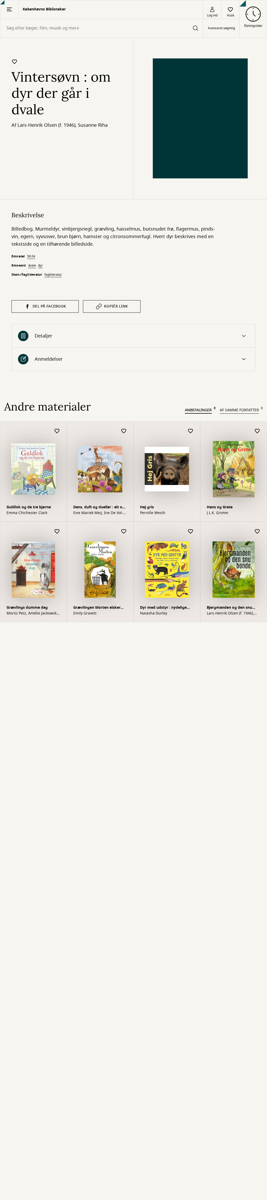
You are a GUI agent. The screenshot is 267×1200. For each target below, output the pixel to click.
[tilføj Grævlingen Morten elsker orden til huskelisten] (124, 531)
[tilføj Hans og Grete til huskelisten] (257, 431)
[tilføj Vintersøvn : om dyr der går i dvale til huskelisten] (14, 61)
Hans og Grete (220, 507)
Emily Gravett (84, 613)
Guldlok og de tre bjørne (29, 507)
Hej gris (147, 507)
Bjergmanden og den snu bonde (229, 608)
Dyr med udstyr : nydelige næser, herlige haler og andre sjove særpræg (166, 608)
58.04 (31, 256)
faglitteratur (53, 274)
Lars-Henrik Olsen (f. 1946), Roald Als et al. (230, 613)
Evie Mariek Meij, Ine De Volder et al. (98, 513)
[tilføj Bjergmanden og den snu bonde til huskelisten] (257, 531)
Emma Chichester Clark (27, 513)
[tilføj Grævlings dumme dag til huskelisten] (57, 531)
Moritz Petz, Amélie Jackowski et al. (32, 613)
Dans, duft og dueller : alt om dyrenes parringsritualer (99, 507)
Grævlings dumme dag (27, 607)
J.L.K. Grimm (217, 513)
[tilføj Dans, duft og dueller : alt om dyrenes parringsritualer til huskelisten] (124, 431)
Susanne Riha (93, 125)
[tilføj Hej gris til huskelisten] (190, 431)
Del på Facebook (49, 306)
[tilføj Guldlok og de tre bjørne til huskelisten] (57, 431)
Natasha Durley (153, 613)
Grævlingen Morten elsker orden (96, 608)
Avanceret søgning (221, 28)
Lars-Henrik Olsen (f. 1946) (46, 125)
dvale (32, 265)
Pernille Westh (152, 513)
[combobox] (101, 28)
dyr (40, 265)
